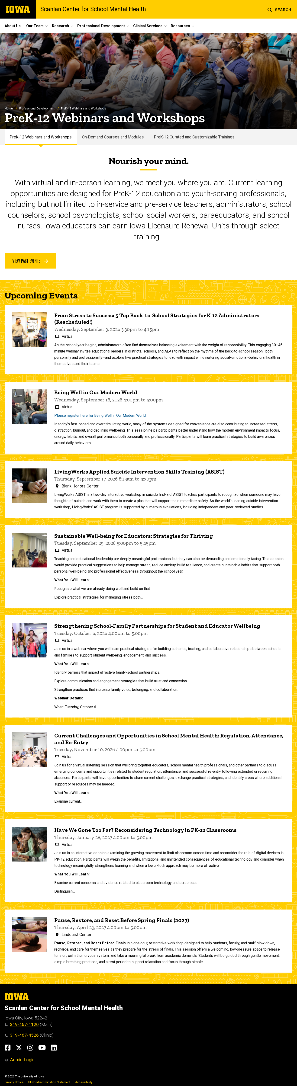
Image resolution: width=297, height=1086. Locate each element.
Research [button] (60, 26)
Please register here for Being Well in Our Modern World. (100, 415)
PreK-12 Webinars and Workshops (41, 137)
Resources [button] (180, 26)
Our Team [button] (35, 26)
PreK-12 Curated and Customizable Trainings (194, 137)
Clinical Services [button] (147, 26)
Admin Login (22, 1059)
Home (9, 108)
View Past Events (27, 260)
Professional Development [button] (101, 26)
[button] (279, 9)
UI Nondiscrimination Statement (49, 1082)
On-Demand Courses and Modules (113, 137)
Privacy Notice (14, 1082)
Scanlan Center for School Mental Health (93, 9)
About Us (13, 26)
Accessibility (83, 1082)
